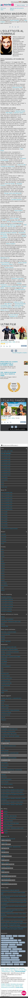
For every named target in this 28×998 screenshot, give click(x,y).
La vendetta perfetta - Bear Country (9, 733)
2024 (13, 418)
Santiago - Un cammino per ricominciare (10, 651)
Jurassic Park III (4, 874)
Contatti (8, 984)
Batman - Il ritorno (5, 862)
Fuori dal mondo (10, 184)
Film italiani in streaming (6, 608)
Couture (3, 738)
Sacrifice (3, 636)
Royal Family (4, 946)
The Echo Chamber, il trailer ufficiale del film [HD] (12, 921)
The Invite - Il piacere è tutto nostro (8, 647)
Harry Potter (12, 955)
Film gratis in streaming (6, 596)
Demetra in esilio (5, 707)
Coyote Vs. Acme (5, 765)
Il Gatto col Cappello (5, 675)
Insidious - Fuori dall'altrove (7, 619)
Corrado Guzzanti (16, 199)
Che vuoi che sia (13, 315)
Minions (3, 936)
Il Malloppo (3, 774)
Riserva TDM (18, 985)
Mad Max (3, 964)
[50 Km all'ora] (13, 409)
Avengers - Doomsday (6, 654)
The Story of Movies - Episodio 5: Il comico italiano (12, 802)
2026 (5, 451)
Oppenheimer (12, 944)
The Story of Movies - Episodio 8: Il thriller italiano (12, 792)
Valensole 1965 (4, 626)
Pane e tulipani (14, 218)
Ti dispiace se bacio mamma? (13, 231)
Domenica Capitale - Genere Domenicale (10, 710)
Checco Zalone (4, 944)
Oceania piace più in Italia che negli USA (10, 890)
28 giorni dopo (22, 936)
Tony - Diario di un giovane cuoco (8, 745)
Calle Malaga (4, 661)
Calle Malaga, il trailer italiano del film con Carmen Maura (14, 900)
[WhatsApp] (18, 27)
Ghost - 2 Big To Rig (5, 741)
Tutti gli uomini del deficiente (12, 193)
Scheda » (24, 346)
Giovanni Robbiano (17, 221)
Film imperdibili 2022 (5, 465)
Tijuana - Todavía (5, 705)
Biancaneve (21, 942)
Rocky (21, 964)
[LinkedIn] (15, 27)
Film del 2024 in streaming (7, 601)
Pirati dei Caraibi (5, 951)
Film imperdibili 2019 (5, 472)
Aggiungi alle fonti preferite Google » (17, 8)
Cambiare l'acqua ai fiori (6, 678)
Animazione (3, 541)
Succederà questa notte (6, 683)
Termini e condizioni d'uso (7, 985)
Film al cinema (4, 479)
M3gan (11, 938)
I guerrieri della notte (5, 878)
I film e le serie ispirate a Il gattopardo (9, 942)
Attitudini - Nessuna (7, 340)
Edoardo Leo (13, 316)
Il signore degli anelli (5, 962)
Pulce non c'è (5, 310)
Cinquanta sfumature (17, 949)
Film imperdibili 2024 (5, 460)
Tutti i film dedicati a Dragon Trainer (9, 940)
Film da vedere (4, 477)
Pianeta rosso (4, 842)
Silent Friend (4, 777)
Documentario (4, 342)
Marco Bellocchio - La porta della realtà (9, 753)
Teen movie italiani (5, 957)
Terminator (16, 964)
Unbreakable (15, 953)
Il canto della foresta (5, 685)
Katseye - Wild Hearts (6, 641)
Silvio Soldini (19, 210)
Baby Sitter (19, 944)
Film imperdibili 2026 (5, 455)
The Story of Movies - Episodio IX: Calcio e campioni (12, 789)
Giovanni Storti (18, 112)
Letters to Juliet (18, 302)
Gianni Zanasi (22, 262)
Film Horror (3, 538)
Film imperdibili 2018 (5, 475)
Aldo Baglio (9, 112)
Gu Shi (2, 703)
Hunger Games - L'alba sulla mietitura (9, 649)
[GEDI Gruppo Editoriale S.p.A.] (20, 1)
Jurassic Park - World (6, 949)
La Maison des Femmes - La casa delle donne (11, 698)
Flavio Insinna (9, 267)
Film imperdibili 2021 (5, 467)
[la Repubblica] (25, 1)
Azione (2, 543)
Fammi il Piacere (4, 781)
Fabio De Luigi (11, 226)
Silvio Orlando (5, 262)
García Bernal (19, 305)
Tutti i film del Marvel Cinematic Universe (10, 959)
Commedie (3, 534)
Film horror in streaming (6, 611)
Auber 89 (3, 717)
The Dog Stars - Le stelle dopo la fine (9, 728)
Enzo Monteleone (20, 289)
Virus (2, 953)
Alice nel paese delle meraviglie (18, 962)
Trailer (12, 971)
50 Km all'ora (6, 416)
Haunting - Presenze (5, 866)
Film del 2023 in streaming (7, 604)
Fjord (2, 671)
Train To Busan (4, 762)
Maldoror (3, 624)
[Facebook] (10, 27)
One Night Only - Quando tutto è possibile (10, 736)
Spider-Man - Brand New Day (10, 816)
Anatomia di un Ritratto (6, 712)
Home (2, 968)
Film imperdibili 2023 (5, 463)
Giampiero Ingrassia (17, 278)
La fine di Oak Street (5, 634)
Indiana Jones (8, 953)
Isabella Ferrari (16, 286)
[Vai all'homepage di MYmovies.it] (7, 5)
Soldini (4, 220)
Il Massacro (3, 719)
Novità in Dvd (4, 487)
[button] (24, 993)
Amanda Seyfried (20, 304)
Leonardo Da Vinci (13, 946)
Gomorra (15, 936)
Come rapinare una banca (7, 784)
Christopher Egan (6, 305)
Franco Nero (17, 307)
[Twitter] (12, 27)
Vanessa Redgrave (6, 307)
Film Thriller (3, 536)
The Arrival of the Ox (5, 715)
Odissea (5, 813)
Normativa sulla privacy (17, 984)
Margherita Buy (6, 286)
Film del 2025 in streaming (7, 599)
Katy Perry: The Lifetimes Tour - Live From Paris (11, 769)
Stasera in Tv (17, 970)
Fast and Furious (14, 957)
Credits (3, 984)
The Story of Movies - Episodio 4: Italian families (11, 804)
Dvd (12, 970)
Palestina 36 (4, 663)
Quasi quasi (4, 225)
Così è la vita (21, 165)
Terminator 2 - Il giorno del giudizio (9, 757)
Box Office (24, 970)
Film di (2, 482)
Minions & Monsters (8, 825)
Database (12, 968)
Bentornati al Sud (5, 673)
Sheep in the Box (5, 750)
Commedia (4, 418)
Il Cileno (3, 748)
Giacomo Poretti (17, 87)
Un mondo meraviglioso (6, 779)
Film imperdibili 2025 (5, 458)
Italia (10, 342)
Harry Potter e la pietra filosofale (8, 731)
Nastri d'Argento (15, 20)
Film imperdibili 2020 (5, 470)
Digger (2, 692)
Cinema (7, 968)
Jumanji (3, 858)
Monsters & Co (5, 258)
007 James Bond (13, 951)
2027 (2, 451)
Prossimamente (6, 971)
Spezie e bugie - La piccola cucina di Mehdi (10, 656)
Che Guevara (10, 964)
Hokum (6, 832)
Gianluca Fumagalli (15, 225)
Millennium (19, 955)
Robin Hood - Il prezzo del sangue (8, 631)
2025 (14, 342)
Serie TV (7, 970)
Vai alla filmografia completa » (20, 352)
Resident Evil (4, 659)
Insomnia (3, 850)
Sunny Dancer (4, 767)
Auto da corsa (22, 951)
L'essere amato (4, 690)
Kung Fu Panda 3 (5, 882)
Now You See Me (5, 938)
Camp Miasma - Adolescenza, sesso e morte (11, 621)
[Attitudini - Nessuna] (13, 332)
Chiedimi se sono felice (8, 166)
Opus (19, 940)
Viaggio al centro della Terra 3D (8, 838)
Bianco (2, 687)
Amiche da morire (5, 854)
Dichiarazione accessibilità (8, 987)
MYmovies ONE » (3, 8)
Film (17, 968)
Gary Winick (8, 304)
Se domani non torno (5, 680)
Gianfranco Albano (7, 264)
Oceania (3, 616)
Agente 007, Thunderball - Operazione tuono (11, 846)
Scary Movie (9, 936)
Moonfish (3, 700)
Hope (2, 668)
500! (8, 221)
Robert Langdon (4, 955)
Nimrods (3, 639)
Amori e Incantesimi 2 (6, 666)
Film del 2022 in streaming (7, 606)
